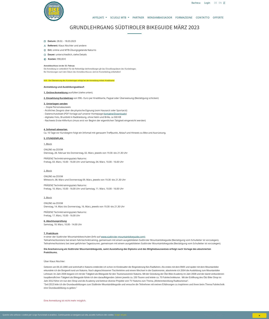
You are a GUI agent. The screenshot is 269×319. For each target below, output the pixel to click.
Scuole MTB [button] (118, 17)
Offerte (218, 17)
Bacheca (196, 2)
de (215, 2)
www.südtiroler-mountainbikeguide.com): (123, 236)
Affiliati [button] (98, 17)
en (220, 2)
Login (207, 2)
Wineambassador (159, 17)
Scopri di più (121, 314)
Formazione (183, 17)
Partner (138, 17)
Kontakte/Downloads (115, 113)
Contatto (202, 17)
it (224, 2)
